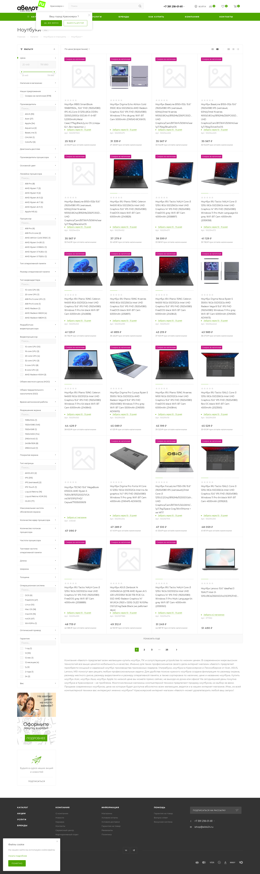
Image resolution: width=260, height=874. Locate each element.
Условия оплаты (110, 817)
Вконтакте (126, 850)
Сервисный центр (65, 830)
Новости (60, 817)
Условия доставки (111, 822)
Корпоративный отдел (67, 834)
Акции (21, 813)
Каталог (22, 807)
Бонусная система (163, 822)
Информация (110, 807)
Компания (63, 807)
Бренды (22, 825)
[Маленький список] (212, 49)
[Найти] (140, 6)
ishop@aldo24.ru (203, 826)
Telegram (134, 850)
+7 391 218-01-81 (173, 6)
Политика (107, 834)
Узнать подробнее (17, 856)
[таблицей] (238, 49)
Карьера (60, 822)
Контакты (60, 826)
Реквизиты (107, 830)
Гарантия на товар (111, 826)
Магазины (107, 813)
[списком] (233, 49)
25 (167, 649)
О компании (62, 813)
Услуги (21, 819)
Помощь (159, 807)
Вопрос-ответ (161, 817)
